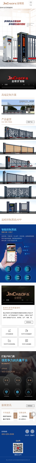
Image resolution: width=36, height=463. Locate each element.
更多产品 (30, 122)
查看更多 (29, 322)
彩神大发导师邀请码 (6, 7)
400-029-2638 (8, 372)
